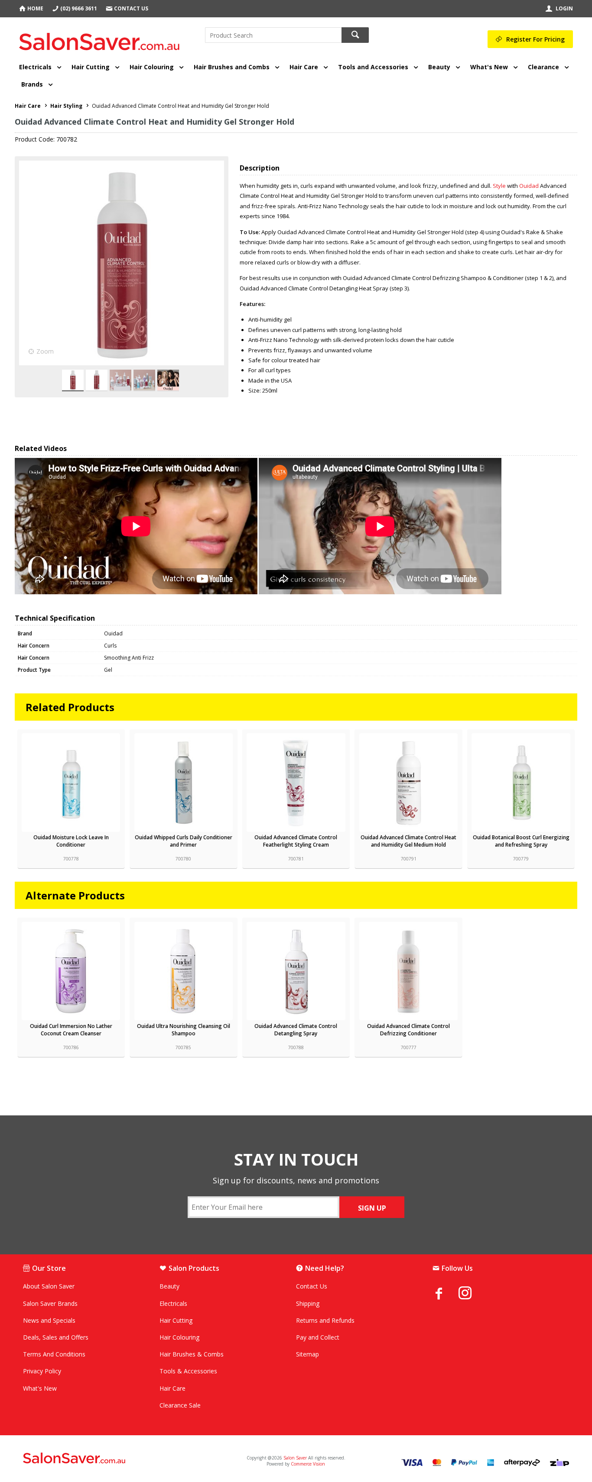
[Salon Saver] (101, 38)
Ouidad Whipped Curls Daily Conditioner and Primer (183, 841)
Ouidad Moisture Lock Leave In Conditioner (71, 841)
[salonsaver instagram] (472, 1294)
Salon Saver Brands (50, 1303)
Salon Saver (295, 1458)
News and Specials (49, 1320)
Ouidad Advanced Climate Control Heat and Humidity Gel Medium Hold (408, 841)
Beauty (439, 67)
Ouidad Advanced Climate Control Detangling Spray (295, 1029)
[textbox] (273, 35)
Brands (32, 84)
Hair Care (303, 67)
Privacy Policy (42, 1371)
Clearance (543, 67)
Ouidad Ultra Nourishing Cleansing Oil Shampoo (183, 1029)
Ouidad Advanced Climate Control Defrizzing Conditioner (408, 1029)
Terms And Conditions (54, 1354)
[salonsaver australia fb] (446, 1293)
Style (500, 186)
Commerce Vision (308, 1464)
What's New (489, 67)
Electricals (35, 67)
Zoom (45, 351)
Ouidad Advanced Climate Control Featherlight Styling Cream (295, 841)
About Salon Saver (49, 1286)
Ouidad (529, 186)
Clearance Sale (180, 1405)
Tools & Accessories (188, 1371)
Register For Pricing (535, 39)
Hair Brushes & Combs (191, 1354)
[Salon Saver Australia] (113, 1459)
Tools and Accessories (373, 67)
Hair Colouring (152, 67)
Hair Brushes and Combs (232, 67)
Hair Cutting (91, 67)
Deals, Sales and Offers (55, 1337)
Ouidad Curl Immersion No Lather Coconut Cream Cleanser (71, 1029)
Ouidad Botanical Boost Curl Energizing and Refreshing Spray (521, 841)
